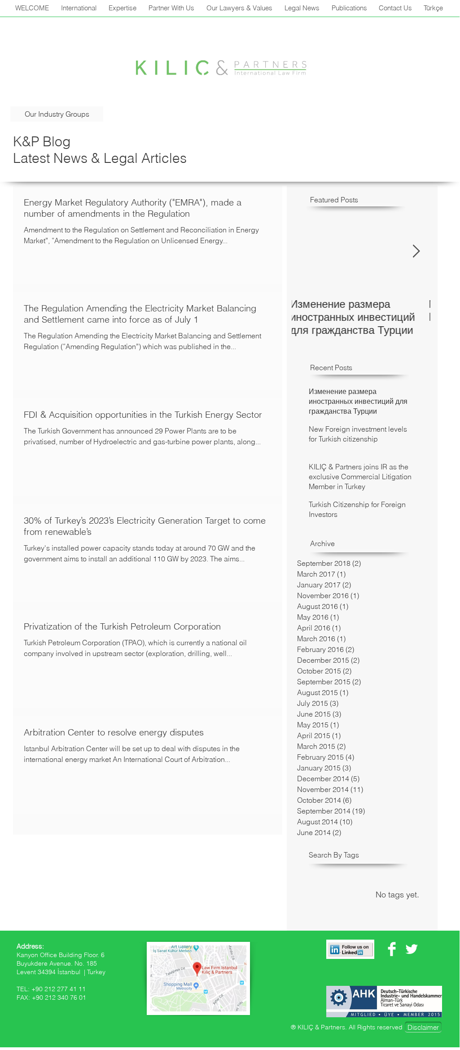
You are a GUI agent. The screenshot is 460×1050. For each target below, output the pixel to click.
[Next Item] (416, 252)
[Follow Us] (350, 949)
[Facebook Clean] (392, 949)
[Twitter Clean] (411, 949)
